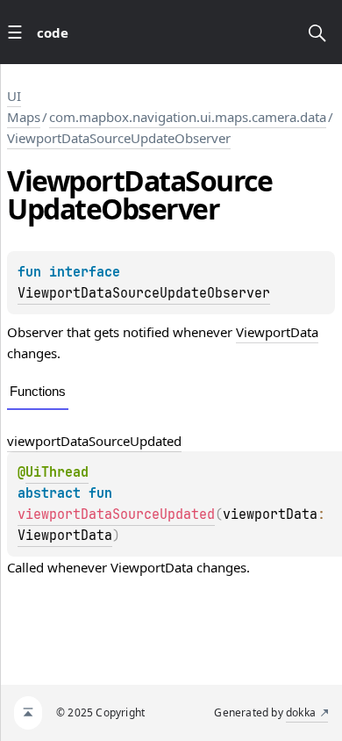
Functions (38, 391)
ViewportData (277, 332)
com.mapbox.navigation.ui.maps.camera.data (187, 117)
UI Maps (23, 106)
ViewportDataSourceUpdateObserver (119, 138)
